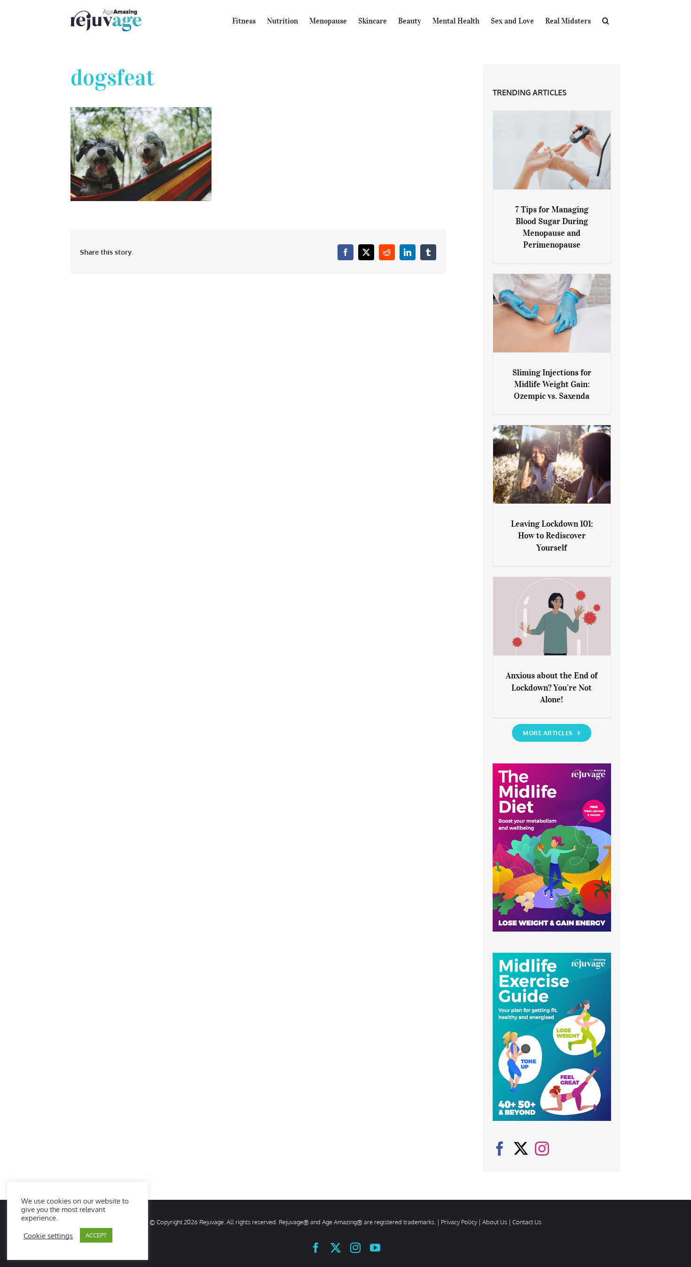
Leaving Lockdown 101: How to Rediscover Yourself (552, 535)
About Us (494, 1222)
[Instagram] (542, 1149)
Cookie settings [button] (48, 1235)
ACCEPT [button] (96, 1235)
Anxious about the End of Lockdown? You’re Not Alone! (551, 687)
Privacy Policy (459, 1222)
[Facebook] (500, 1149)
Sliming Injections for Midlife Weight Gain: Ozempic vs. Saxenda (551, 384)
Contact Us (527, 1222)
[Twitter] (521, 1149)
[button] (605, 19)
